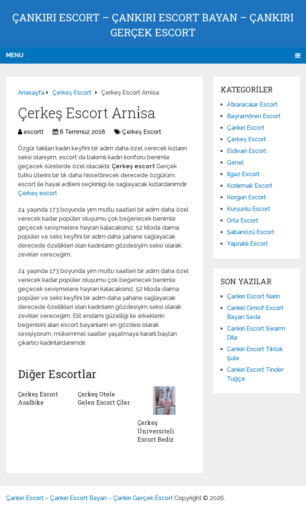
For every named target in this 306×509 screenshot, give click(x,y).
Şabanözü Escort (250, 232)
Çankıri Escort (246, 127)
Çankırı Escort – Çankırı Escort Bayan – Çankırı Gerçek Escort (89, 498)
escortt (34, 131)
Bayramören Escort (254, 116)
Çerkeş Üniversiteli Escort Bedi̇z (155, 430)
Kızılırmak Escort (249, 185)
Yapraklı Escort (247, 243)
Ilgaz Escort (243, 174)
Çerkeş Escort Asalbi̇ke (38, 398)
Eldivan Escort (246, 150)
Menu (15, 55)
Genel (235, 162)
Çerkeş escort (37, 193)
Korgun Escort (246, 197)
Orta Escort (242, 220)
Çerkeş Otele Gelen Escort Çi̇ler (104, 398)
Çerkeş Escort (141, 131)
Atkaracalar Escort (252, 104)
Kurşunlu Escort (248, 208)
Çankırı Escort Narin (253, 296)
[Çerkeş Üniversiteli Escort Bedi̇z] (164, 400)
